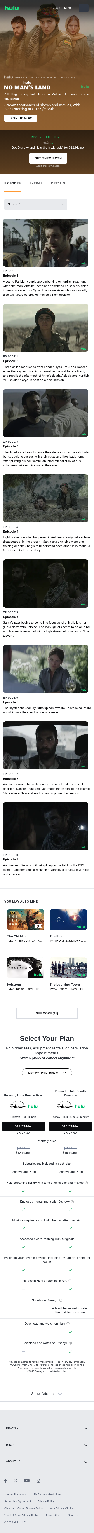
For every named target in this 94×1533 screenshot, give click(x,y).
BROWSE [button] (12, 1427)
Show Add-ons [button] (43, 1394)
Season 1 (14, 204)
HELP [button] (10, 1444)
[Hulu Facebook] (9, 1480)
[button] (12, 182)
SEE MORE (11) (47, 1013)
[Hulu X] (19, 1480)
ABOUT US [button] (13, 1461)
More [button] (14, 98)
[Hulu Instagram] (38, 1480)
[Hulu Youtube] (30, 1480)
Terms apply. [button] (79, 1362)
